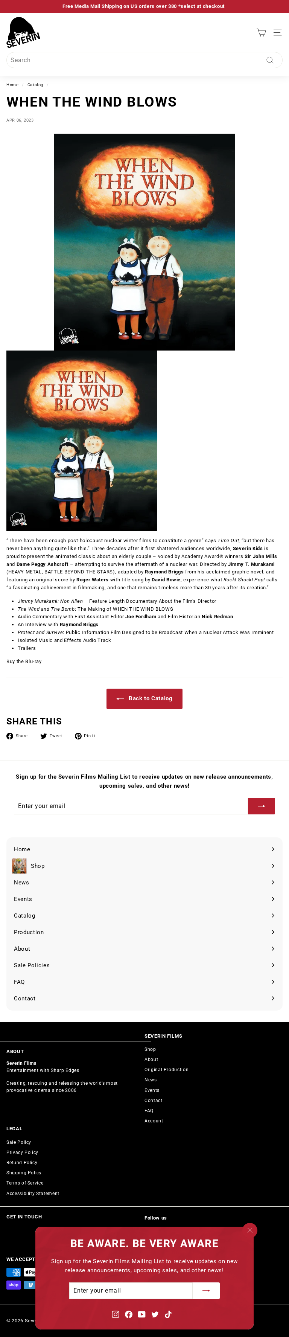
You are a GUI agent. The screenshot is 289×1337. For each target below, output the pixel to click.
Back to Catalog (149, 698)
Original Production (166, 1069)
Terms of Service (24, 1183)
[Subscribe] (206, 1291)
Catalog (35, 84)
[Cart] (261, 32)
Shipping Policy (24, 1172)
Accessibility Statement (32, 1193)
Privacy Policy (22, 1152)
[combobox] (144, 60)
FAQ (149, 1110)
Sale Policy (18, 1142)
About (151, 1059)
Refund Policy (21, 1162)
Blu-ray (33, 661)
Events (152, 1090)
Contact (153, 1100)
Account (153, 1121)
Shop (150, 1049)
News (150, 1079)
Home (12, 84)
